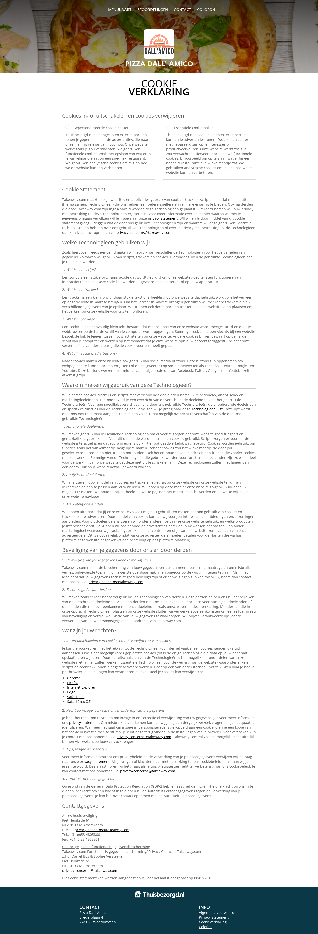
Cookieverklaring (213, 922)
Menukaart (119, 9)
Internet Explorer (81, 687)
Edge (71, 692)
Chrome (73, 678)
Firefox (72, 682)
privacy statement (163, 218)
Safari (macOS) (79, 701)
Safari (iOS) (76, 696)
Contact (182, 9)
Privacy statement (214, 917)
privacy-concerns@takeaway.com (144, 232)
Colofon (205, 926)
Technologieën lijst (207, 409)
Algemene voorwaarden (218, 912)
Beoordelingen (152, 9)
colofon (206, 9)
